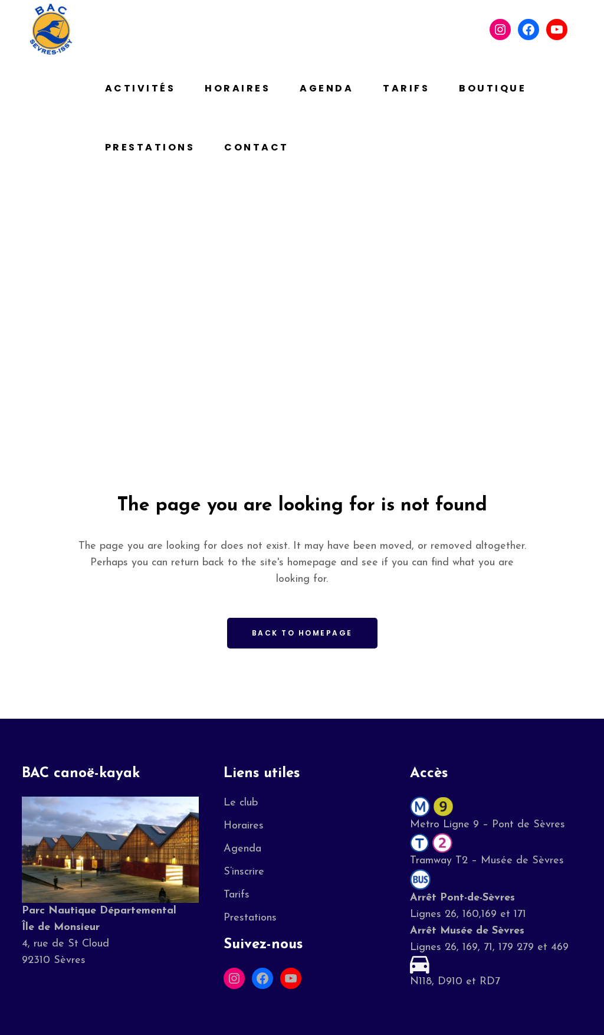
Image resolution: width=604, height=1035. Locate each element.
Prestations (250, 918)
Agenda (242, 849)
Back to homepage (302, 633)
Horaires (244, 826)
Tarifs (237, 895)
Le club (241, 803)
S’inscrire (244, 872)
